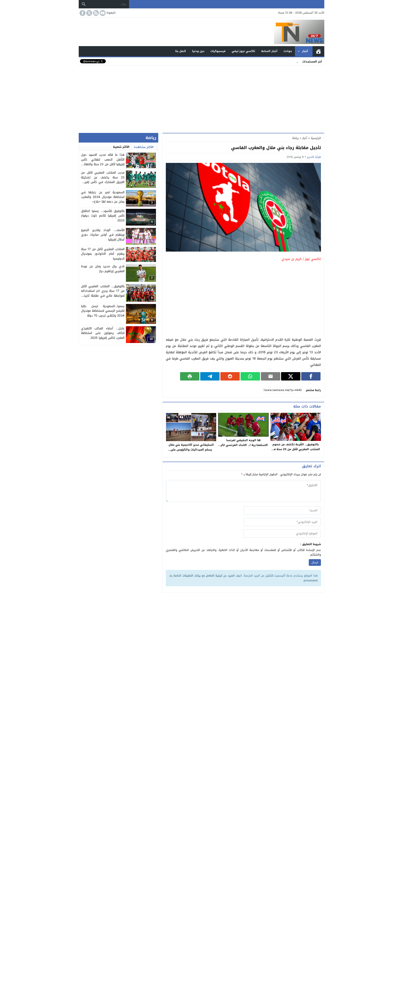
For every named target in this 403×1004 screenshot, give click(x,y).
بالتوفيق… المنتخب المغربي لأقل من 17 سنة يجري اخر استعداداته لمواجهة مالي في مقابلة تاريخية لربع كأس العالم (102, 293)
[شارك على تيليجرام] (210, 376)
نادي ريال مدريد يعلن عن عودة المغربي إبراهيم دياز (102, 269)
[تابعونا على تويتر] (88, 13)
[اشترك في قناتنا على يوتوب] (102, 13)
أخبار (305, 51)
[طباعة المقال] (189, 376)
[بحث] (84, 4)
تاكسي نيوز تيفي (243, 51)
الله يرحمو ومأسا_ (287, 61)
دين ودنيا (198, 51)
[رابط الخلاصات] (95, 13)
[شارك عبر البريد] (270, 376)
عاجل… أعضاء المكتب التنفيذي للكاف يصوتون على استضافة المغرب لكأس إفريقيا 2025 (102, 333)
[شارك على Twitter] (290, 376)
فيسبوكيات (217, 51)
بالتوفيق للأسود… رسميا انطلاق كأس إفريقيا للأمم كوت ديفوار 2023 (102, 215)
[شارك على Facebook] (310, 376)
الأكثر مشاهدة (144, 147)
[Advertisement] (201, 98)
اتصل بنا (180, 51)
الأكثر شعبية (121, 146)
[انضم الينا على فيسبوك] (82, 13)
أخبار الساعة (269, 51)
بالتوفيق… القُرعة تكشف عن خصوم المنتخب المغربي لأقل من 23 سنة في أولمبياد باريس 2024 (295, 449)
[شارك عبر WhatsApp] (250, 376)
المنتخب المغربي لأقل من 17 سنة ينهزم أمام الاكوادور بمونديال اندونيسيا (102, 253)
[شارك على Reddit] (230, 376)
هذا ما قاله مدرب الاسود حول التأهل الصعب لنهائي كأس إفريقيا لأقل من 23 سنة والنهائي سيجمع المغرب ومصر (102, 162)
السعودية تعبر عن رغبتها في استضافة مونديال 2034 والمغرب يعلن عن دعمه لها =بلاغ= (102, 197)
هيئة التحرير (314, 157)
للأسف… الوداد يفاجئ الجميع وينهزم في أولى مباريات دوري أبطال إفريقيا (102, 234)
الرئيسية (318, 51)
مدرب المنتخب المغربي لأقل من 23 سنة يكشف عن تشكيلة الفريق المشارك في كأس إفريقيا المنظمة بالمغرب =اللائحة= (102, 180)
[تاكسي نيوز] (201, 32)
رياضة (295, 138)
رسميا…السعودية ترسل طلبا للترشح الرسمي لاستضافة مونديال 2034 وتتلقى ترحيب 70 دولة (102, 310)
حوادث (287, 51)
